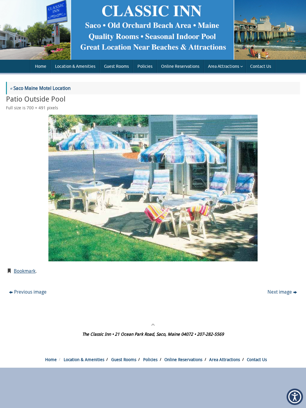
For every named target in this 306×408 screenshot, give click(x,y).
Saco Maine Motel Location (40, 88)
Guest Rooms (123, 359)
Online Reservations (183, 359)
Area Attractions (224, 359)
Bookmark (25, 271)
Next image (279, 292)
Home (51, 359)
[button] (295, 397)
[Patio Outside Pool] (153, 188)
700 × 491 (36, 108)
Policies (150, 359)
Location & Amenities (84, 359)
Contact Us (257, 359)
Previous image (30, 292)
